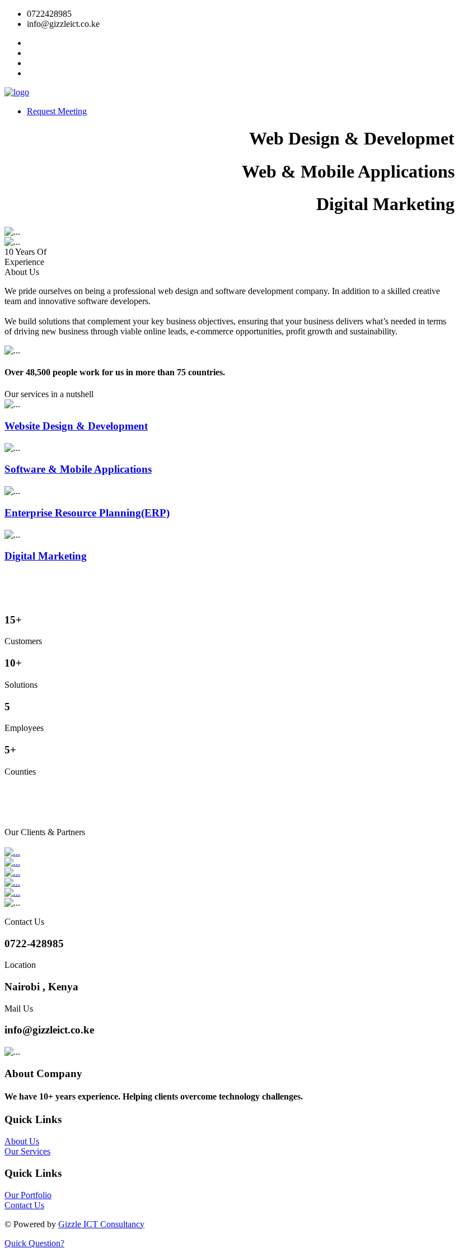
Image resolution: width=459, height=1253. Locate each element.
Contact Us (24, 1205)
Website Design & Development (76, 426)
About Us (21, 1141)
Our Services (27, 1151)
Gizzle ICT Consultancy (101, 1224)
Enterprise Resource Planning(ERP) (87, 513)
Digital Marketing (45, 556)
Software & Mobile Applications (78, 469)
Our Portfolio (27, 1195)
